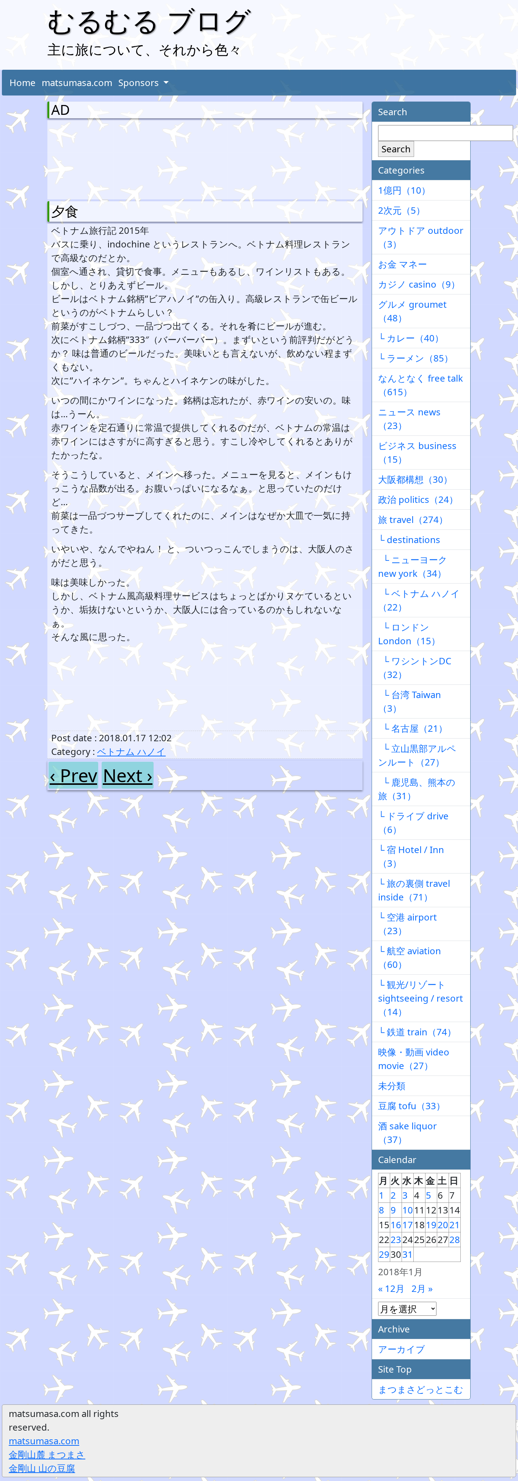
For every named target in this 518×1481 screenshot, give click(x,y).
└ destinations (409, 539)
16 (396, 1224)
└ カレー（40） (411, 338)
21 (454, 1224)
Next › (127, 775)
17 (407, 1224)
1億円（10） (404, 190)
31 (407, 1254)
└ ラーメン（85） (415, 358)
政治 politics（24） (418, 499)
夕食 (64, 211)
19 (431, 1224)
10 (407, 1210)
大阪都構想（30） (415, 479)
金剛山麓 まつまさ (47, 1454)
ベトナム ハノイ (131, 751)
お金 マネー (402, 264)
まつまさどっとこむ (420, 1389)
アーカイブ (401, 1349)
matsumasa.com (77, 82)
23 (396, 1239)
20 (443, 1224)
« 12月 (391, 1288)
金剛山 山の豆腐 (42, 1468)
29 (384, 1254)
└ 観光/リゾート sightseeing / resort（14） (420, 998)
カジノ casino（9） (419, 284)
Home (22, 82)
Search (396, 148)
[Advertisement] (91, 158)
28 (454, 1239)
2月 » (422, 1288)
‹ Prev (73, 775)
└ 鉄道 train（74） (417, 1031)
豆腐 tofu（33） (411, 1105)
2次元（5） (401, 210)
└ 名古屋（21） (412, 728)
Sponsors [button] (139, 82)
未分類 (391, 1085)
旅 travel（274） (413, 519)
